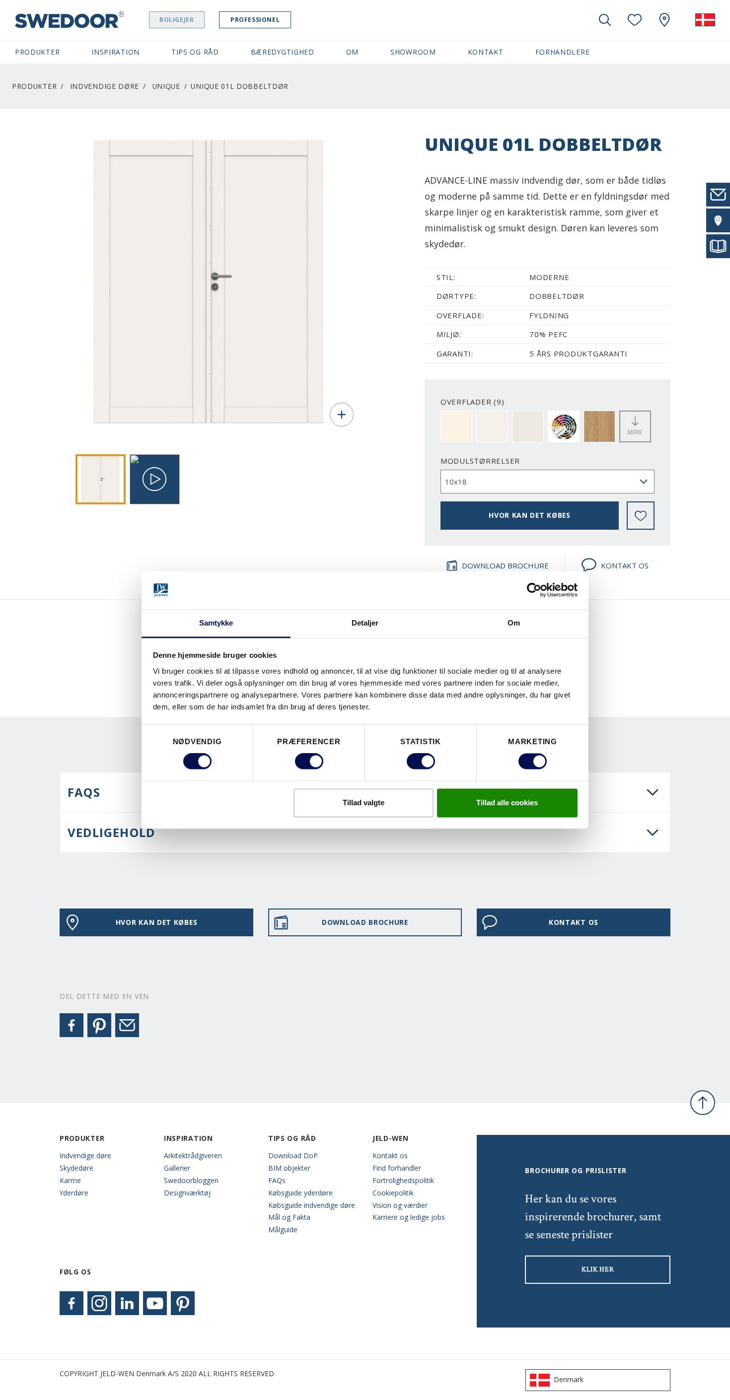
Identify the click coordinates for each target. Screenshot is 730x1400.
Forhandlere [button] (562, 52)
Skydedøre (76, 1168)
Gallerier (177, 1168)
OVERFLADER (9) (472, 402)
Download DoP (293, 1155)
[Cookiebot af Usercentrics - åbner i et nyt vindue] (534, 590)
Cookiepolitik (393, 1192)
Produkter (34, 86)
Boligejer (176, 19)
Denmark (569, 1379)
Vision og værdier (400, 1205)
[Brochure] (718, 246)
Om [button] (352, 52)
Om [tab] (514, 623)
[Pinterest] (99, 1025)
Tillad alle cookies (507, 802)
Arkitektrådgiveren (193, 1155)
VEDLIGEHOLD (111, 832)
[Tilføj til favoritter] (641, 516)
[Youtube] (155, 1303)
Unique (166, 86)
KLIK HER (598, 1269)
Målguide (282, 1229)
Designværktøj (187, 1192)
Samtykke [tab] (216, 623)
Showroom (413, 52)
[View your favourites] (635, 20)
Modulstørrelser (480, 461)
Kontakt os (390, 1155)
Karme (70, 1180)
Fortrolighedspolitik (403, 1180)
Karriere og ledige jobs (408, 1217)
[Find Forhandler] (718, 220)
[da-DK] (705, 20)
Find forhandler (396, 1168)
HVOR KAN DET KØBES (530, 515)
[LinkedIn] (127, 1303)
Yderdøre (74, 1192)
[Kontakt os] (718, 195)
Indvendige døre (104, 86)
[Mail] (127, 1025)
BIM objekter (289, 1168)
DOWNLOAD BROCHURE (505, 565)
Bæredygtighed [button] (282, 52)
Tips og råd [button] (195, 52)
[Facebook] (71, 1025)
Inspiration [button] (115, 52)
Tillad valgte (363, 802)
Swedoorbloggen (191, 1180)
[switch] (309, 762)
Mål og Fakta (289, 1217)
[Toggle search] (605, 20)
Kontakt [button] (486, 52)
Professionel (255, 19)
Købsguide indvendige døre (311, 1205)
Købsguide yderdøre (300, 1192)
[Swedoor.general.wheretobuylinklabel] (664, 20)
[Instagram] (99, 1303)
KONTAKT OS (625, 565)
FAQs (277, 1180)
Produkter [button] (37, 52)
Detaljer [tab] (365, 623)
